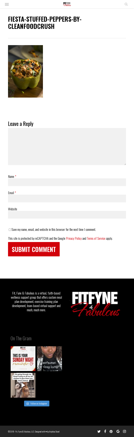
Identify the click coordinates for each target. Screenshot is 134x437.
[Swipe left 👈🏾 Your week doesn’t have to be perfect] (23, 358)
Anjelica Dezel (54, 431)
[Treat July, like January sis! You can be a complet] (23, 385)
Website (12, 208)
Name (12, 176)
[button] (7, 4)
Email (12, 192)
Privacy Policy (74, 238)
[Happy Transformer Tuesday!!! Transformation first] (49, 358)
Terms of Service (96, 238)
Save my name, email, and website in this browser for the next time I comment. (54, 229)
